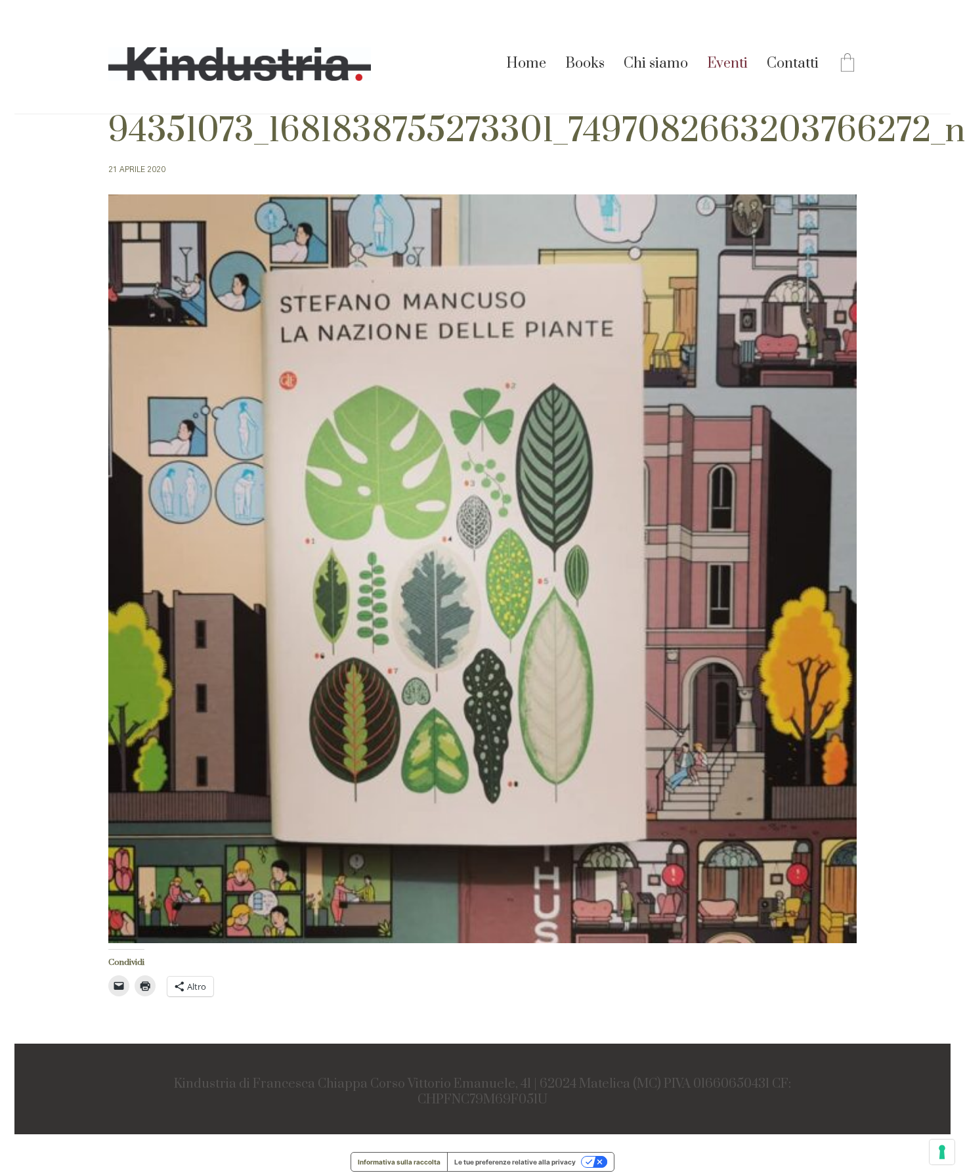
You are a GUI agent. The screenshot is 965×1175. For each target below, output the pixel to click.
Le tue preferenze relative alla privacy (515, 1162)
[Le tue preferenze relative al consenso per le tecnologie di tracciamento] (942, 1152)
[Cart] (847, 64)
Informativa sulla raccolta (399, 1162)
